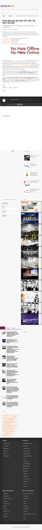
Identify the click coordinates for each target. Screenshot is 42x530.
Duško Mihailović (6, 41)
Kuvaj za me (5, 451)
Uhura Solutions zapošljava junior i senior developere (34, 174)
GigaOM (5, 506)
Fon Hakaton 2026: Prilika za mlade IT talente (30, 320)
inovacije (7, 423)
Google (18, 104)
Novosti (10, 15)
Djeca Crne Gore (15, 64)
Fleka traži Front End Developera (34, 156)
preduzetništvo (6, 428)
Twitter (22, 104)
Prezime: (4, 211)
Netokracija (25, 476)
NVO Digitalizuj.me (13, 42)
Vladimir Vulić (6, 42)
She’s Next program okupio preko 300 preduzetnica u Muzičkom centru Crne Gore (31, 275)
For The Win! (25, 461)
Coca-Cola (10, 416)
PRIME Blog (25, 481)
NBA (7, 427)
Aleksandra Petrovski (27, 443)
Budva (8, 416)
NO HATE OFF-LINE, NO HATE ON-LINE (18, 60)
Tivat (16, 434)
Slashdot (25, 503)
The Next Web (26, 508)
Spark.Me (5, 430)
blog (5, 416)
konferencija (6, 425)
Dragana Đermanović (27, 456)
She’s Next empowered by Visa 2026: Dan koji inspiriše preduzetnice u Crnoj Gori (31, 297)
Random (13, 328)
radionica (12, 428)
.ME (9, 415)
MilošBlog (25, 473)
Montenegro (4, 427)
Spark (16, 428)
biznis (3, 416)
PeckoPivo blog (26, 478)
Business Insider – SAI (7, 498)
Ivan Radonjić (6, 448)
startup (8, 433)
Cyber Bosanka (26, 448)
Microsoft (14, 426)
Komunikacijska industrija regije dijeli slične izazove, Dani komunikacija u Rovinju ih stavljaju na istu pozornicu (31, 263)
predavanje (15, 427)
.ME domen (13, 415)
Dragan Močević (26, 451)
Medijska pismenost (24, 9)
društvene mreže (7, 421)
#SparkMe (5, 415)
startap (12, 431)
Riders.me (5, 453)
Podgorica (11, 427)
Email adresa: (5, 203)
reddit (24, 501)
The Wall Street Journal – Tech (29, 513)
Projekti (17, 9)
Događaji (13, 9)
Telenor (13, 434)
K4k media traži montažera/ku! (33, 164)
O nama (8, 9)
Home (3, 15)
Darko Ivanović (6, 38)
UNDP (8, 435)
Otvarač (3, 12)
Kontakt (7, 12)
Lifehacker (5, 513)
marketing (10, 426)
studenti (12, 433)
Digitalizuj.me (27, 64)
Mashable (5, 516)
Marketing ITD (26, 468)
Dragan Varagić (26, 453)
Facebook (20, 104)
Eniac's (24, 458)
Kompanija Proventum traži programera (34, 181)
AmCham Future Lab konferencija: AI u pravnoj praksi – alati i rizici (32, 219)
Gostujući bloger (16, 25)
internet (11, 423)
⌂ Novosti (3, 9)
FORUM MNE (21, 64)
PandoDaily (25, 496)
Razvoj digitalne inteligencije (34, 9)
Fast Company (6, 503)
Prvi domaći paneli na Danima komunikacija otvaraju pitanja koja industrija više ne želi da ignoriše (31, 308)
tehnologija (10, 434)
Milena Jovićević (6, 44)
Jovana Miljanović (26, 463)
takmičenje (5, 434)
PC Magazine (26, 498)
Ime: (3, 207)
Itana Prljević (6, 445)
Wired (24, 518)
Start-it (24, 483)
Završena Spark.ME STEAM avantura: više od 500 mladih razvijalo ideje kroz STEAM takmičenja (30, 207)
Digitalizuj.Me (10, 418)
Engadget (5, 501)
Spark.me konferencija (8, 430)
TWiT (24, 516)
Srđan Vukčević (6, 456)
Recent (2, 328)
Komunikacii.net (26, 466)
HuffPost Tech (6, 511)
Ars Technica (6, 496)
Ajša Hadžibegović (7, 39)
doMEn (11, 420)
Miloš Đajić (25, 471)
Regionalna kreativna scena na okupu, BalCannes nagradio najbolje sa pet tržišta (31, 252)
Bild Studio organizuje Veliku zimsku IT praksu (34, 190)
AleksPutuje (25, 445)
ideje (3, 423)
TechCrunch (25, 506)
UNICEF (11, 435)
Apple (17, 415)
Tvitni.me (25, 486)
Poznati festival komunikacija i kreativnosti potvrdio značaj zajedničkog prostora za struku (31, 241)
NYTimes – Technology (28, 493)
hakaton (16, 422)
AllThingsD (5, 493)
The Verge (25, 511)
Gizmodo (5, 508)
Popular (8, 328)
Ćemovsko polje (6, 443)
